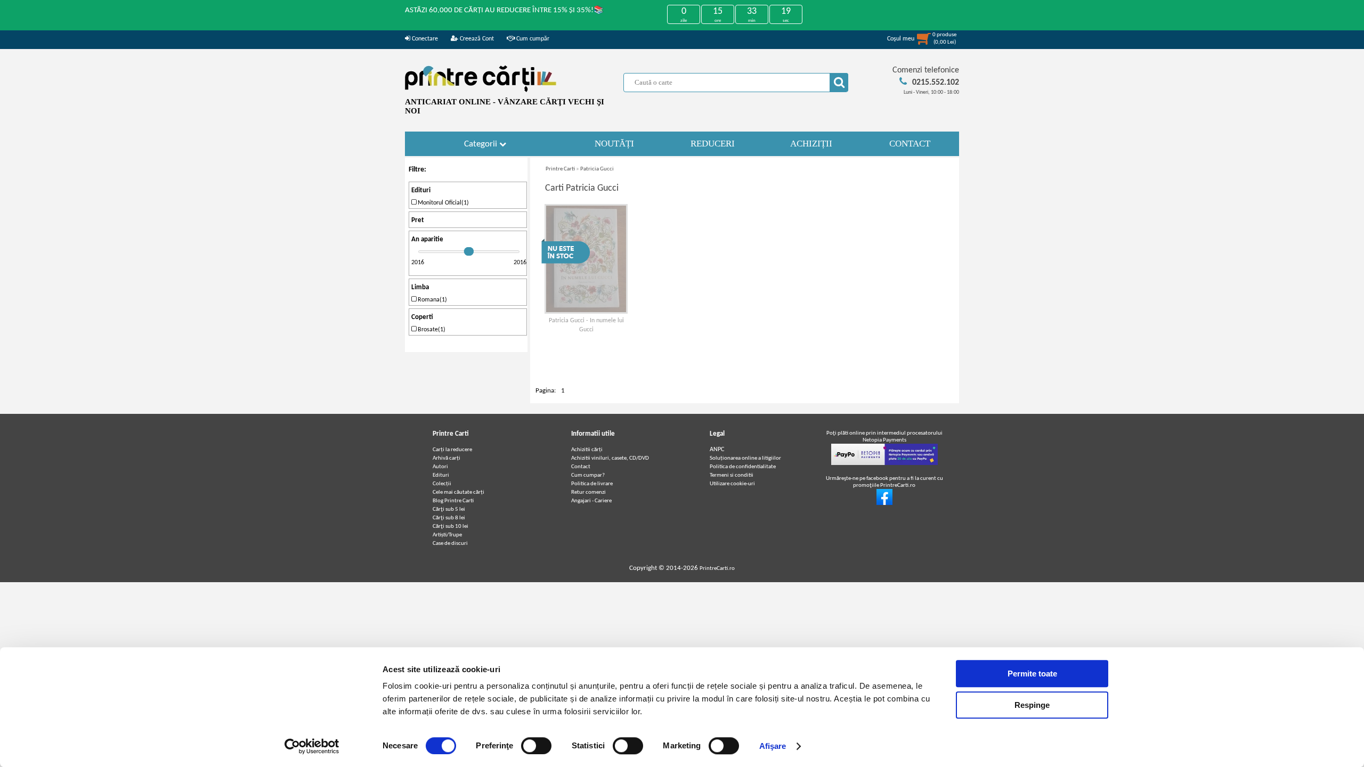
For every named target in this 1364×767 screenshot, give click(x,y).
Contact (580, 467)
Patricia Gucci (597, 169)
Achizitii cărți (587, 450)
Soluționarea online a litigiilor (745, 458)
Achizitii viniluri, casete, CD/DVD (610, 458)
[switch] (536, 745)
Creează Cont (476, 39)
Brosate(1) (430, 330)
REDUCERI (713, 143)
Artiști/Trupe (447, 535)
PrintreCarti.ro (717, 569)
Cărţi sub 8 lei (449, 518)
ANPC (717, 449)
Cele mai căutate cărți (458, 492)
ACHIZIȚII (811, 143)
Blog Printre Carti (453, 501)
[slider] (469, 251)
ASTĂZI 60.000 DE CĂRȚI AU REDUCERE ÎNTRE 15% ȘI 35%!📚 (504, 10)
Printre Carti (560, 169)
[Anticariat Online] (884, 504)
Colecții (442, 484)
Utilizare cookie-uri (732, 484)
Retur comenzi (588, 492)
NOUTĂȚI (614, 143)
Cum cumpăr (532, 39)
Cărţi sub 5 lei (449, 509)
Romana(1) (431, 300)
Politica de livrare (592, 484)
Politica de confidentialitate (743, 467)
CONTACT (909, 143)
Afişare (772, 745)
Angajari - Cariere (591, 501)
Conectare (424, 39)
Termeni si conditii (731, 475)
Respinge (1032, 704)
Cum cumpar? (588, 475)
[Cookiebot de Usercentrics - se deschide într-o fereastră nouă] (312, 746)
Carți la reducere (452, 450)
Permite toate (1032, 673)
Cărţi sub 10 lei (450, 526)
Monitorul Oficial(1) (442, 203)
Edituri (441, 475)
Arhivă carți (446, 458)
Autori (440, 467)
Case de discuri (450, 543)
